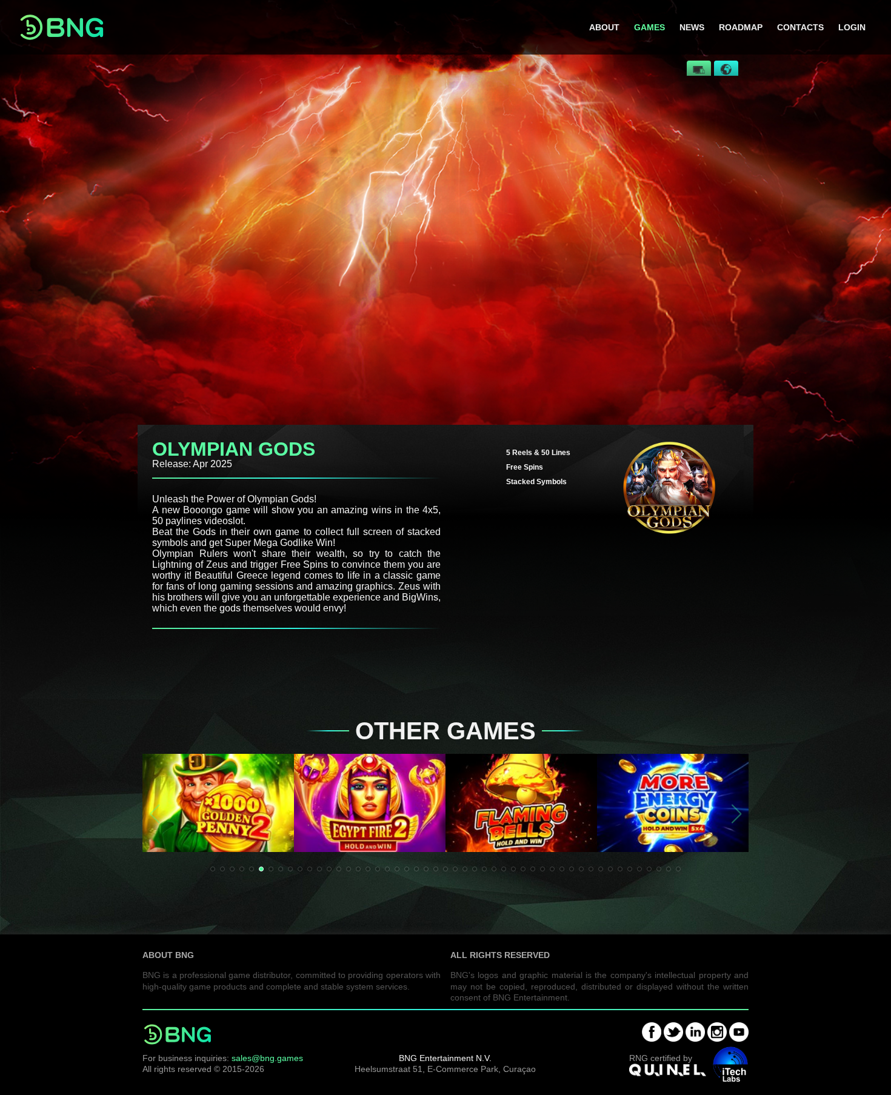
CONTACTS (800, 27)
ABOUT (604, 27)
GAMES (649, 27)
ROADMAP (741, 27)
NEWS (691, 27)
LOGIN (852, 27)
